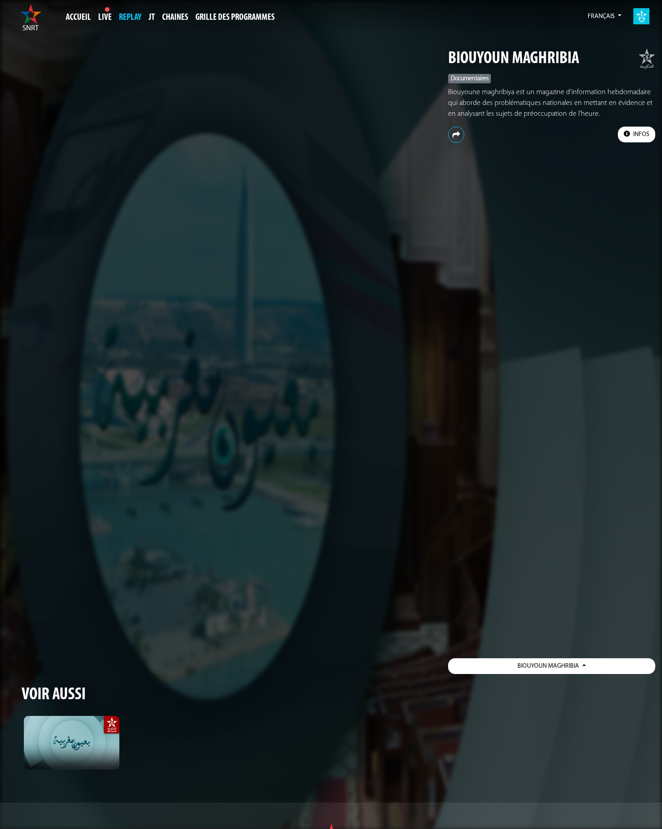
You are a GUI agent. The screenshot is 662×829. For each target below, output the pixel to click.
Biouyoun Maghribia (548, 666)
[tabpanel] (71, 743)
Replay (130, 17)
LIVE (105, 17)
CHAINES (175, 17)
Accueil (78, 17)
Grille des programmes (235, 17)
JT (152, 17)
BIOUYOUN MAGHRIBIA (513, 59)
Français (602, 16)
